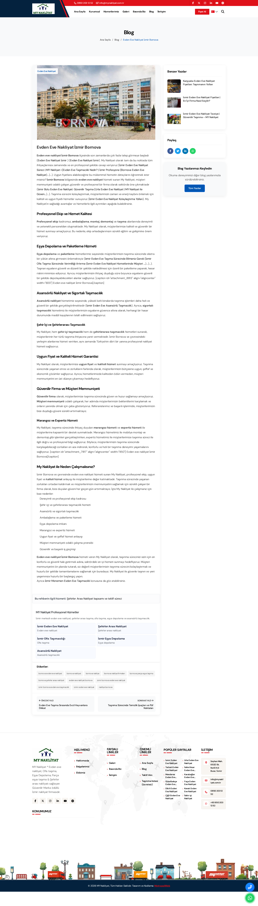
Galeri (126, 11)
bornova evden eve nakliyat (50, 673)
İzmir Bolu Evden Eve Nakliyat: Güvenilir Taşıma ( (66, 189)
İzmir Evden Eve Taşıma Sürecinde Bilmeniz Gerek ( (115, 259)
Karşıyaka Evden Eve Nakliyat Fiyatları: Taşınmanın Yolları (199, 82)
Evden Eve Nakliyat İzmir (52, 160)
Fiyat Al (202, 11)
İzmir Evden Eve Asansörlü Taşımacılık (109, 305)
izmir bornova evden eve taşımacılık (54, 687)
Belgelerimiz (82, 766)
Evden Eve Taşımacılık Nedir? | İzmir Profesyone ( (92, 170)
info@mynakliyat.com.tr (111, 3)
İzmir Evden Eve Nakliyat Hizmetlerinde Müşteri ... (116, 263)
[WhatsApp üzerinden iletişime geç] (249, 897)
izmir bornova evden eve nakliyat (111, 680)
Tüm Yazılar (194, 188)
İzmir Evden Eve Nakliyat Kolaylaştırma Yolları (116, 199)
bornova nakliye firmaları (114, 673)
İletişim (162, 11)
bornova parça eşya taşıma (141, 673)
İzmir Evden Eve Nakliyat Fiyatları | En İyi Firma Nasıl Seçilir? (201, 99)
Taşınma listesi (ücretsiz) (150, 782)
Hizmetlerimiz (111, 11)
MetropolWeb (162, 885)
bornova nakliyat (74, 673)
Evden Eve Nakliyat (46, 71)
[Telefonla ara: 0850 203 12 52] (249, 887)
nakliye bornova (105, 687)
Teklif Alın (147, 775)
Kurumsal (94, 11)
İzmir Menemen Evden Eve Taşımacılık (67, 581)
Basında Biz (139, 11)
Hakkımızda (82, 760)
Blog (151, 11)
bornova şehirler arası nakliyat (51, 680)
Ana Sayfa (79, 11)
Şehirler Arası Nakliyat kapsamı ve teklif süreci (94, 598)
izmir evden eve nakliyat (84, 687)
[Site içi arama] (223, 12)
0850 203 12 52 (85, 3)
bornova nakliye (92, 673)
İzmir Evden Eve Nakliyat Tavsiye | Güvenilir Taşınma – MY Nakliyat (201, 115)
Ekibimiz (80, 772)
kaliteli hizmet (54, 479)
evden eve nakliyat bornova (80, 680)
